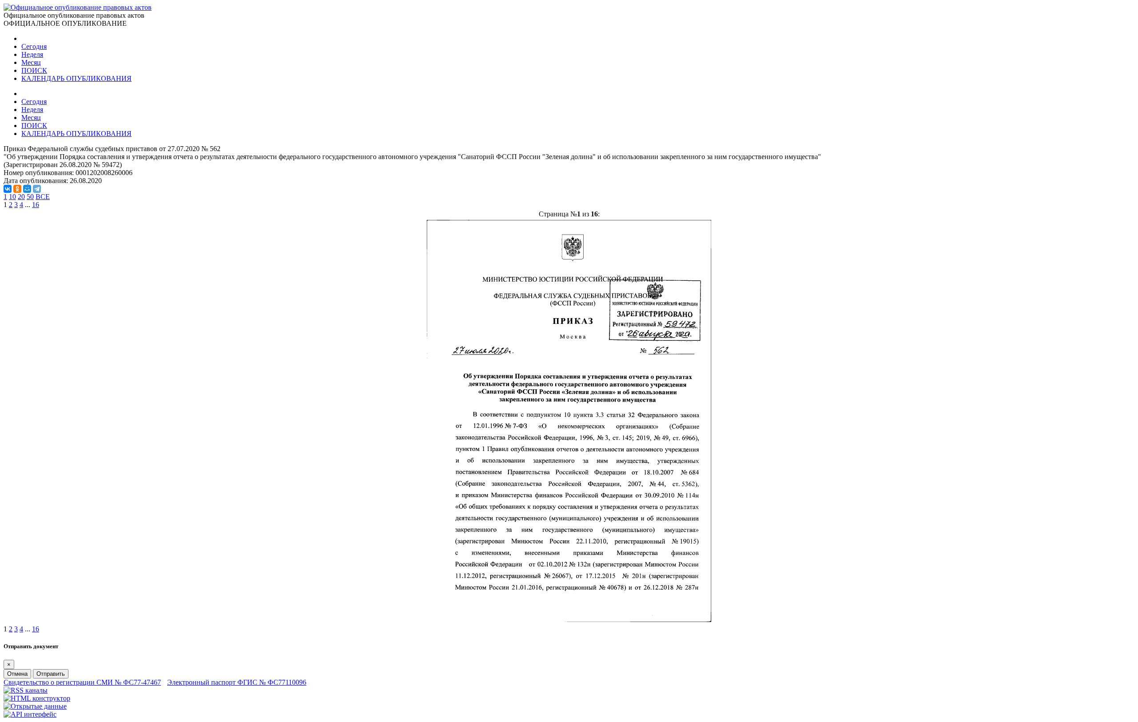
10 (12, 196)
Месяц (31, 62)
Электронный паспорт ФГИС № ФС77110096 (236, 682)
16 (35, 204)
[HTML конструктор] (37, 698)
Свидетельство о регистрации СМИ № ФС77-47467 (82, 682)
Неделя (32, 54)
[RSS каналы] (26, 690)
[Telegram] (37, 189)
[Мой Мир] (27, 189)
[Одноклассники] (17, 189)
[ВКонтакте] (8, 189)
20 (21, 196)
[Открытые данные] (35, 706)
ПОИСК (34, 70)
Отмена (17, 673)
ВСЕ (43, 196)
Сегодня (34, 46)
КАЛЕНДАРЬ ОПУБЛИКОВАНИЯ (76, 78)
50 (30, 196)
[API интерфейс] (30, 714)
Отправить (50, 673)
